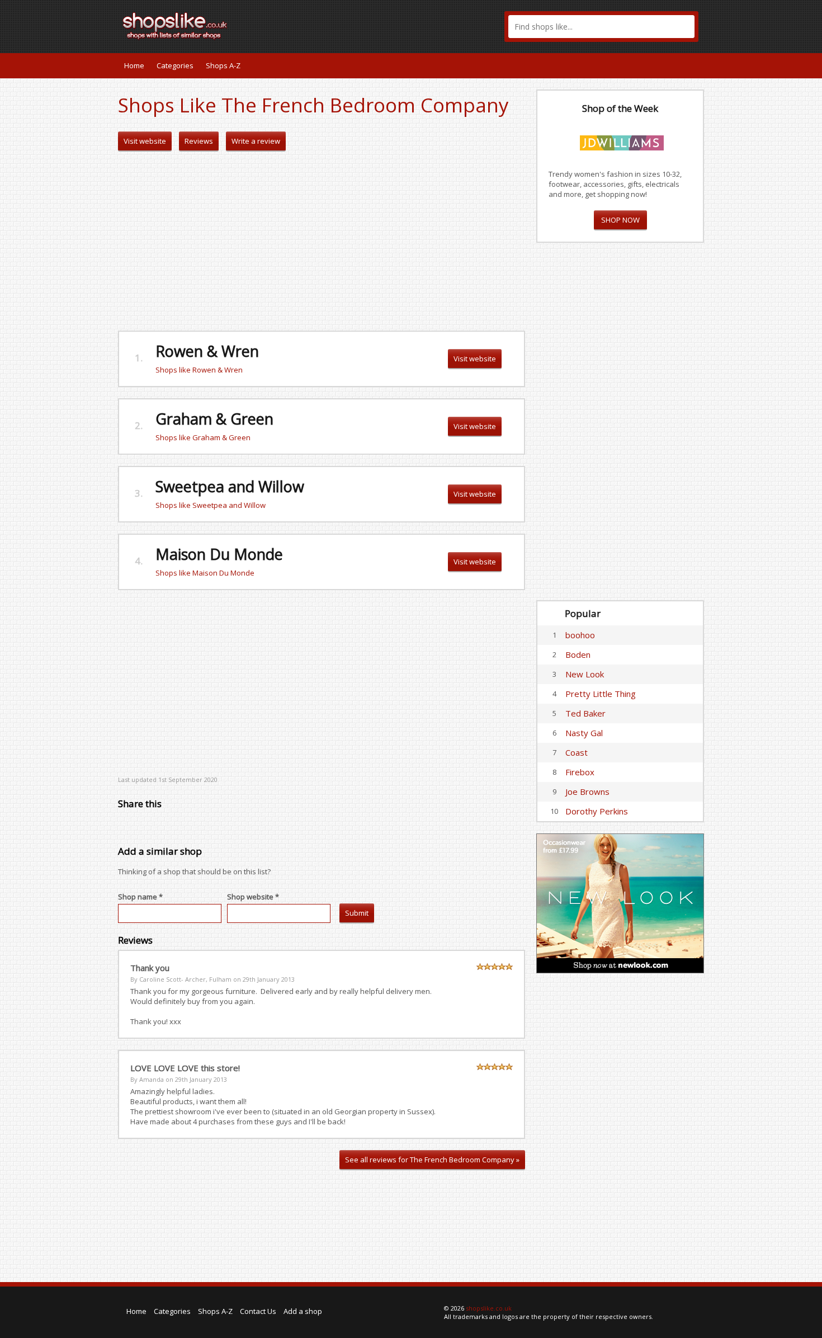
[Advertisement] (321, 241)
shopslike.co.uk (489, 1308)
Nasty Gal (584, 732)
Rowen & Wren (207, 351)
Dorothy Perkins (596, 811)
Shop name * (140, 897)
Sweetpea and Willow (229, 486)
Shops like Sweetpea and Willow (210, 505)
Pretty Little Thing (600, 693)
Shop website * (253, 897)
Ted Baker (585, 713)
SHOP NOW (620, 220)
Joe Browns (587, 791)
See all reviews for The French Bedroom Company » (432, 1160)
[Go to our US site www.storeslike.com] (694, 65)
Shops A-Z (223, 65)
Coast (576, 752)
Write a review (256, 141)
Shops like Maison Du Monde (204, 573)
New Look (584, 674)
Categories (175, 65)
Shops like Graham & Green (203, 437)
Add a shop (303, 1311)
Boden (577, 654)
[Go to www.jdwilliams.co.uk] (622, 141)
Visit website (145, 141)
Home (134, 65)
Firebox (579, 772)
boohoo (580, 634)
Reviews (199, 141)
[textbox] (601, 26)
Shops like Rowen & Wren (199, 370)
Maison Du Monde (219, 554)
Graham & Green (214, 418)
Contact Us (258, 1311)
